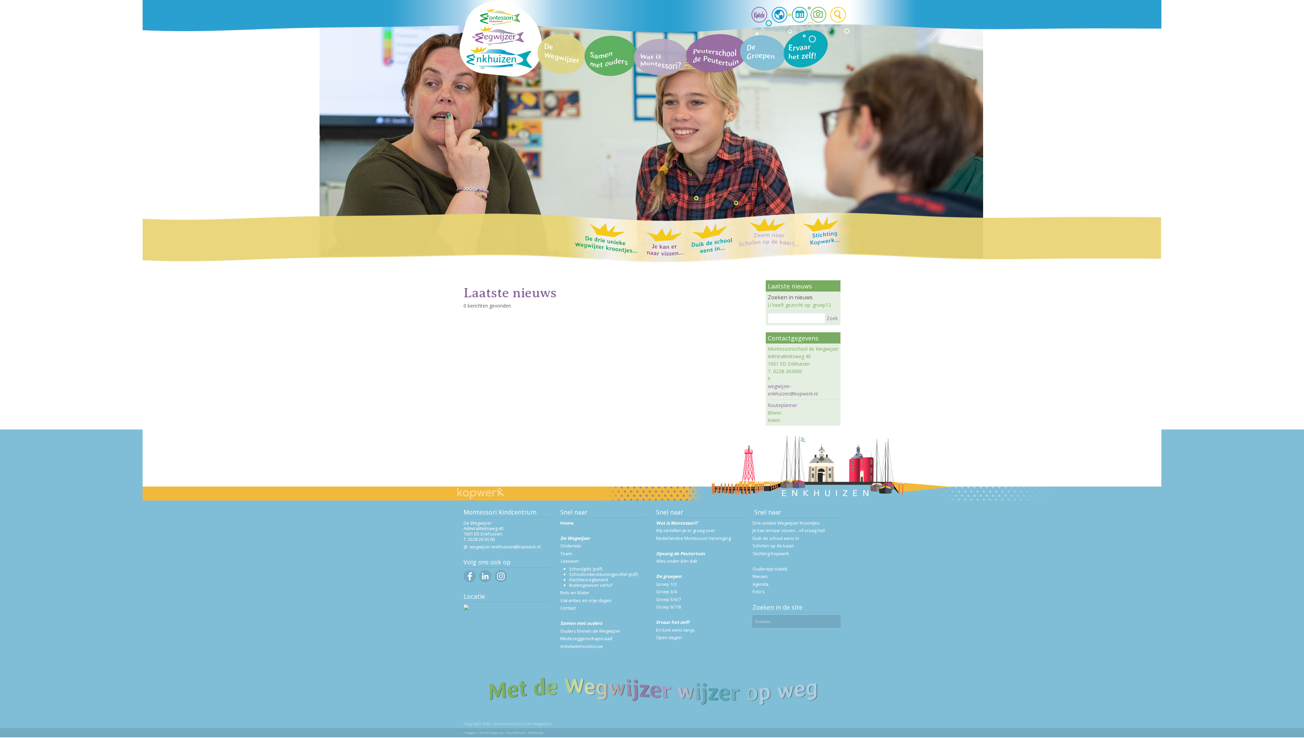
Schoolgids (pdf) (585, 569)
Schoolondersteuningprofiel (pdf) (603, 574)
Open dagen (669, 637)
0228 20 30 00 (481, 539)
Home (567, 523)
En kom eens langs (675, 630)
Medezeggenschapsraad (586, 638)
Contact (568, 608)
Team (566, 553)
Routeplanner (782, 405)
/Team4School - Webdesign (525, 733)
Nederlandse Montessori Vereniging (693, 538)
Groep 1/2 (666, 584)
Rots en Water (575, 593)
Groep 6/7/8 (668, 607)
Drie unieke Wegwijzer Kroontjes (786, 523)
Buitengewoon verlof (590, 585)
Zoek (832, 318)
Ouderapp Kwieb (770, 569)
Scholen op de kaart (773, 546)
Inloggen (470, 733)
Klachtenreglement (588, 580)
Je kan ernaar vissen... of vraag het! (789, 530)
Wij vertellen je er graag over (685, 530)
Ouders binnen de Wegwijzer (590, 631)
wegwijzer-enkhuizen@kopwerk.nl (505, 547)
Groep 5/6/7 (668, 599)
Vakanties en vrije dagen (586, 600)
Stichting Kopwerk (771, 553)
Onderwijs (570, 546)
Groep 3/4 (666, 591)
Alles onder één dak (677, 561)
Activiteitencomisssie (581, 646)
